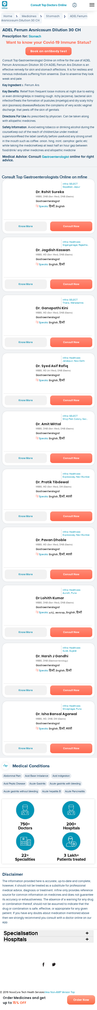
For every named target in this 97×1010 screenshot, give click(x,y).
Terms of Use (30, 955)
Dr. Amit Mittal (48, 424)
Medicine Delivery (54, 952)
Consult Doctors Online (25, 948)
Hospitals (49, 948)
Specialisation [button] (21, 933)
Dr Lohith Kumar (50, 598)
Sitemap (69, 955)
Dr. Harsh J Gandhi (52, 656)
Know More (26, 226)
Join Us (84, 952)
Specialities (79, 948)
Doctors (64, 948)
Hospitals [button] (15, 939)
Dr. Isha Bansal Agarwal (56, 714)
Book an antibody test (48, 51)
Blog (73, 952)
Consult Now (71, 226)
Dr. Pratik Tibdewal (52, 482)
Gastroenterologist (56, 157)
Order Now (81, 1000)
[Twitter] (53, 967)
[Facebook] (43, 967)
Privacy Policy (52, 955)
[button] (74, 5)
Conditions (15, 952)
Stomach (35, 36)
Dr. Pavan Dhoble (51, 540)
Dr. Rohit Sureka (50, 192)
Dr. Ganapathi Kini (52, 308)
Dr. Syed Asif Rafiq (52, 366)
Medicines (33, 952)
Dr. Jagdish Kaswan (53, 250)
